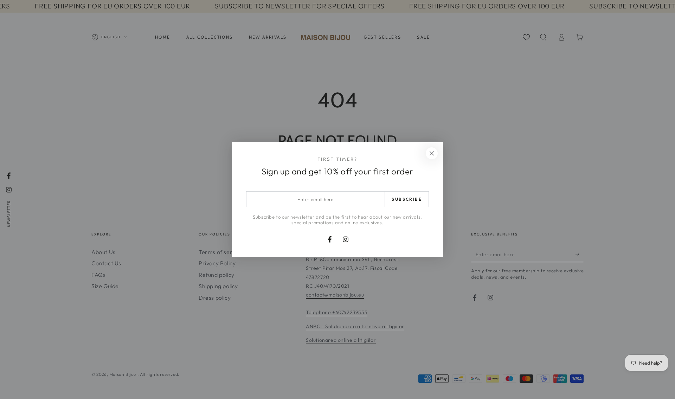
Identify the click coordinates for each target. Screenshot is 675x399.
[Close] (431, 153)
